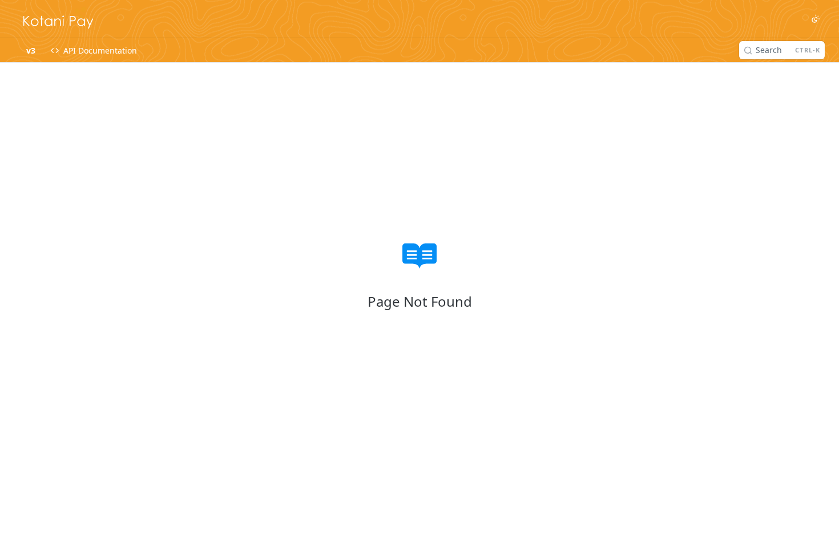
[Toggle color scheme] (815, 19)
